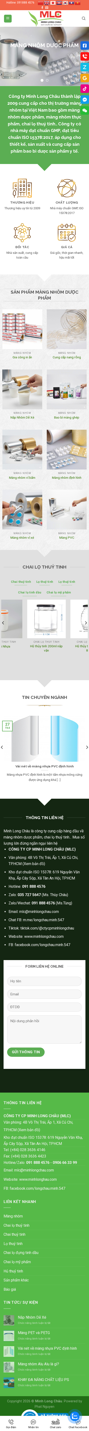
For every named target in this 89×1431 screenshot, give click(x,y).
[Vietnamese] (78, 2)
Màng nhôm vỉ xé (22, 537)
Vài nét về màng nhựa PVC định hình (47, 1348)
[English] (47, 2)
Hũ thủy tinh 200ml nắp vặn (25, 648)
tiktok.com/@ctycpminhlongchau (47, 928)
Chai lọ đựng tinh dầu (21, 1252)
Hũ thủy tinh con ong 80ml (68, 648)
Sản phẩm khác (16, 1280)
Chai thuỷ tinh (14, 1234)
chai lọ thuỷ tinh (38, 123)
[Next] (85, 632)
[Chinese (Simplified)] (41, 2)
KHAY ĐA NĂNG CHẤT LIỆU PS (43, 1379)
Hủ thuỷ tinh (13, 1271)
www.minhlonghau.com (38, 1179)
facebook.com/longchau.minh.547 (42, 945)
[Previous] (3, 632)
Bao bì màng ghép (66, 417)
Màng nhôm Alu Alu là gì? (38, 1364)
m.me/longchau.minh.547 (43, 920)
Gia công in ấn (22, 357)
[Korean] (65, 2)
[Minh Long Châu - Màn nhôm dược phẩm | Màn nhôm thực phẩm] (46, 18)
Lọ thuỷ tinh (13, 1243)
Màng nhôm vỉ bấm (22, 477)
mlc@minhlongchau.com (39, 911)
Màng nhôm (13, 1216)
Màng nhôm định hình (66, 477)
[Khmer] (59, 2)
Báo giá (10, 1289)
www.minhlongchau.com (44, 936)
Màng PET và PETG (34, 1333)
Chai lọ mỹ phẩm (17, 1262)
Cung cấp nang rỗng (67, 357)
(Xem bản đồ (33, 863)
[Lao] (72, 2)
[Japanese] (53, 2)
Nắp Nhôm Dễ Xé (22, 417)
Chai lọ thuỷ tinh (16, 1225)
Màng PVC (66, 537)
